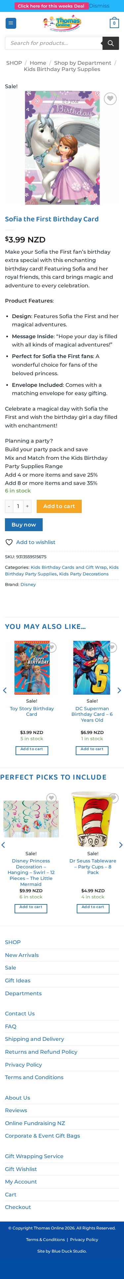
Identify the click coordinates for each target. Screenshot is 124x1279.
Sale (10, 968)
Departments (23, 993)
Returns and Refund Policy (41, 1052)
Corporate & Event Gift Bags (42, 1136)
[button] (11, 23)
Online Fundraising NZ (35, 1123)
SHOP (14, 63)
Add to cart (59, 506)
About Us (17, 1098)
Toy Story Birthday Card (32, 711)
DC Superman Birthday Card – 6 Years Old (92, 714)
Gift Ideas (17, 980)
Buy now (24, 525)
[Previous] (5, 703)
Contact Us (20, 1013)
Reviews (16, 1110)
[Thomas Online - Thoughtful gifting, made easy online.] (62, 23)
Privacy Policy (23, 1065)
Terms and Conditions (34, 1077)
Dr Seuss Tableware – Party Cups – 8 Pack (92, 866)
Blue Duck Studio (69, 1251)
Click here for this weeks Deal (52, 6)
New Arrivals (22, 955)
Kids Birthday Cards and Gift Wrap (69, 567)
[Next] (119, 703)
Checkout (18, 1207)
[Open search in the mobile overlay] (62, 43)
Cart (11, 1194)
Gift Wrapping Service (34, 1156)
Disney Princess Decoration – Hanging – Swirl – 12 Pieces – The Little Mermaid (31, 872)
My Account (21, 1182)
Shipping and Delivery (34, 1039)
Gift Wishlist (21, 1169)
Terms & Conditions (45, 1239)
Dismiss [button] (99, 6)
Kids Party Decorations (84, 573)
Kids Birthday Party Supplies (62, 69)
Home (38, 63)
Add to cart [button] (32, 749)
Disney (28, 584)
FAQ (10, 1026)
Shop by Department (82, 63)
